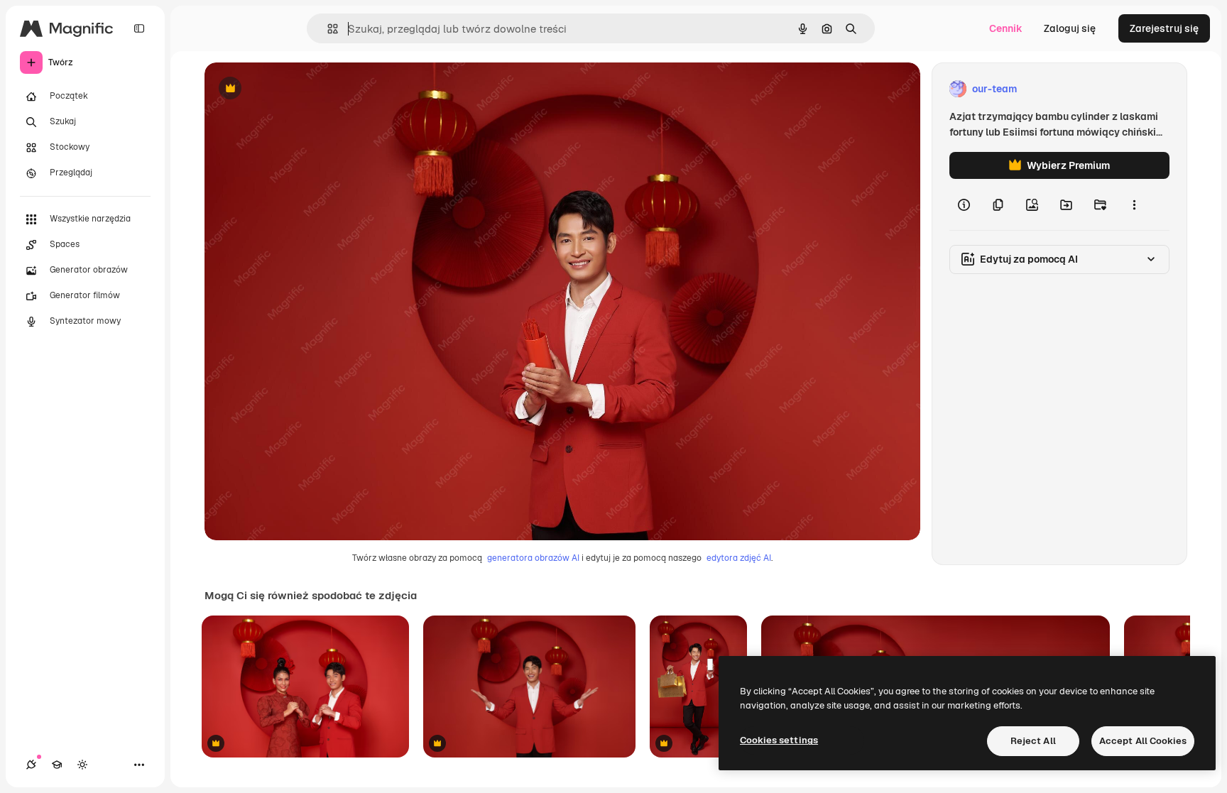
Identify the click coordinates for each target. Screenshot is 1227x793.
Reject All (1033, 741)
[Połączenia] (31, 764)
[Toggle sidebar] (139, 28)
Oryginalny (302, 89)
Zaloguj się (1070, 28)
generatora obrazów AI (533, 558)
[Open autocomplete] (327, 28)
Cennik (1005, 28)
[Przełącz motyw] (82, 764)
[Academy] (56, 764)
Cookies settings (779, 740)
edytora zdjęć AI (739, 558)
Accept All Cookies (1143, 741)
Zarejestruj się (1164, 28)
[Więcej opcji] (1134, 204)
